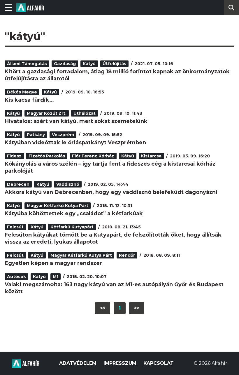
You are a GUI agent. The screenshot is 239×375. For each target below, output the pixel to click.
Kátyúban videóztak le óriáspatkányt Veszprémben (75, 142)
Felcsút (15, 227)
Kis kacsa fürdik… (29, 100)
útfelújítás (114, 63)
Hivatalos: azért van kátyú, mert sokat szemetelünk (76, 121)
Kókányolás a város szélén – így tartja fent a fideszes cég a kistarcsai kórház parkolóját (110, 167)
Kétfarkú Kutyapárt (72, 227)
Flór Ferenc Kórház (93, 156)
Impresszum (119, 363)
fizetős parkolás (47, 156)
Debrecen (18, 184)
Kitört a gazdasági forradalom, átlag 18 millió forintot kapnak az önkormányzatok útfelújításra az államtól (117, 75)
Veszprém (63, 134)
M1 (55, 276)
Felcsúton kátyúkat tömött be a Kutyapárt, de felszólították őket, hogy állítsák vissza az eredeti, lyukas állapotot (113, 238)
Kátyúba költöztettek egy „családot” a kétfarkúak (74, 213)
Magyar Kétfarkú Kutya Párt (57, 205)
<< (102, 308)
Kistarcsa (151, 156)
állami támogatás (27, 63)
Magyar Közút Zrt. (46, 113)
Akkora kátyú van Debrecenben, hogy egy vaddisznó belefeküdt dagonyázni (111, 192)
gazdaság (65, 63)
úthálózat (84, 113)
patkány (36, 134)
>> (136, 308)
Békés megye (22, 92)
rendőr (127, 255)
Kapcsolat (158, 363)
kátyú (89, 63)
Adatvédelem (77, 363)
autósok (16, 276)
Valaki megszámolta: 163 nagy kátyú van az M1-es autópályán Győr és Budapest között (114, 288)
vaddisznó (67, 184)
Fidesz (14, 156)
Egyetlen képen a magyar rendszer (53, 263)
